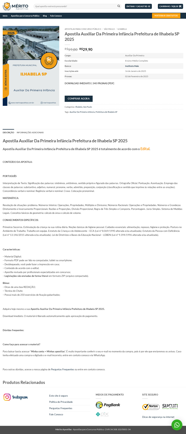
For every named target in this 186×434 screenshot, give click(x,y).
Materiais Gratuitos (166, 15)
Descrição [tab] (8, 132)
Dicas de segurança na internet (158, 416)
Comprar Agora (79, 98)
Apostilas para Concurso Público (25, 16)
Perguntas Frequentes (62, 369)
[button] (138, 6)
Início (5, 16)
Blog (45, 16)
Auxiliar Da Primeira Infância (82, 112)
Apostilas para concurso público (83, 29)
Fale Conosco (56, 16)
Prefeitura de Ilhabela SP (106, 112)
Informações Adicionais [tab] (30, 132)
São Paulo (109, 29)
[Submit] (118, 6)
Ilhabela (122, 29)
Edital (144, 148)
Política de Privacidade (61, 401)
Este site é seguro (58, 395)
